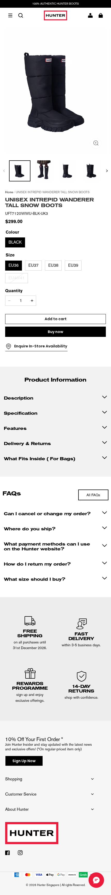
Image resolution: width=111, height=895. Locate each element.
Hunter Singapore (48, 885)
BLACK (15, 242)
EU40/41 (17, 277)
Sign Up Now (24, 760)
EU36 (14, 265)
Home (9, 192)
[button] (10, 15)
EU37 (33, 265)
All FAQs (93, 495)
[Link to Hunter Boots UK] (49, 836)
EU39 (73, 265)
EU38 (53, 265)
